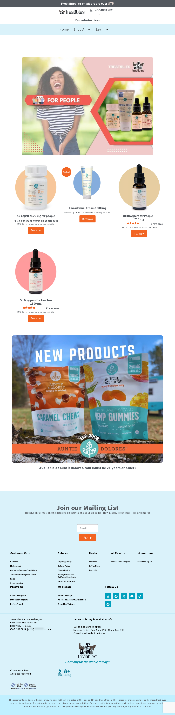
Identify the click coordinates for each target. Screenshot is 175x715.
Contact (14, 561)
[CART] (102, 10)
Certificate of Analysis (120, 561)
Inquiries (93, 561)
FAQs (12, 578)
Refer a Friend (16, 604)
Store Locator (16, 583)
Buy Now (35, 230)
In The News (94, 566)
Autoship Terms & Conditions (23, 570)
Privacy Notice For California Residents (67, 575)
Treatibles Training (66, 604)
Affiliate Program (18, 595)
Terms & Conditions (67, 581)
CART (109, 10)
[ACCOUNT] (91, 10)
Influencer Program (19, 599)
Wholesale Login (65, 595)
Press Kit (93, 570)
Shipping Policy (64, 561)
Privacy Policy (64, 570)
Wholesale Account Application (72, 599)
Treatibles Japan (144, 561)
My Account (15, 566)
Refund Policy (64, 566)
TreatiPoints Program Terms (23, 574)
